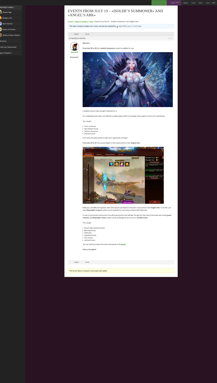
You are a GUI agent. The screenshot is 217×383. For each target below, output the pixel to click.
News (92, 21)
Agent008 (122, 26)
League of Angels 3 (81, 21)
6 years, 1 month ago (133, 26)
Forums (70, 21)
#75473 (170, 38)
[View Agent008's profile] (117, 26)
